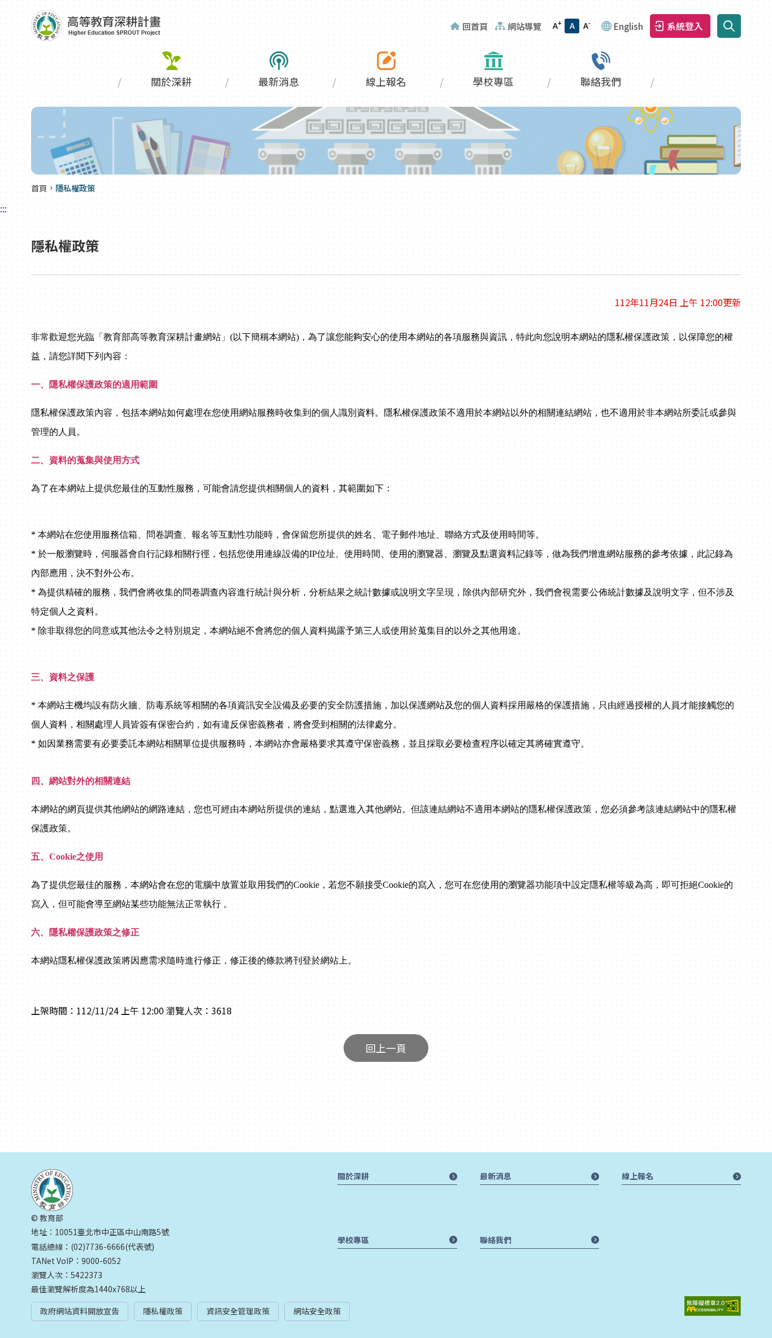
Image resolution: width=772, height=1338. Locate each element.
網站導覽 (524, 26)
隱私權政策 (163, 1311)
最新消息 (278, 81)
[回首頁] (96, 25)
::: (3, 7)
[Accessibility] (712, 1306)
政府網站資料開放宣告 (79, 1311)
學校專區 (493, 81)
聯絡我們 (600, 81)
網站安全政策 (317, 1311)
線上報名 (386, 81)
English (628, 26)
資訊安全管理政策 (238, 1311)
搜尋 (729, 26)
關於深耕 (171, 81)
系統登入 (685, 26)
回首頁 (475, 26)
